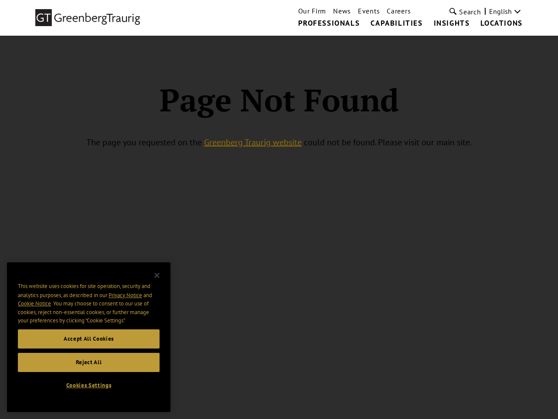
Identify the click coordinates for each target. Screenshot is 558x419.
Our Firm (312, 11)
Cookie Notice (34, 303)
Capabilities (396, 23)
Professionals (329, 23)
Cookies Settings (89, 385)
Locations (501, 23)
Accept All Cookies (89, 338)
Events (369, 11)
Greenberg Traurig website (253, 142)
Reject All (89, 362)
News (342, 11)
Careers (399, 11)
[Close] (157, 275)
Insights (452, 23)
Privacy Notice (125, 294)
